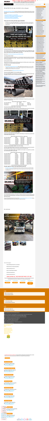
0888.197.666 (4, 410)
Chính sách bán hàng (7, 342)
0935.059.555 (4, 408)
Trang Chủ (17, 4)
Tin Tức (26, 4)
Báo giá (23, 4)
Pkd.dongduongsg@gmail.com (9, 365)
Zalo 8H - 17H (4, 415)
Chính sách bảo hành (7, 351)
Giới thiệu (20, 4)
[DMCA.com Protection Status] (8, 336)
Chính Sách (31, 4)
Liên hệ (29, 4)
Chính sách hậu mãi (6, 347)
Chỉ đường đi (4, 419)
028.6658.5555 (4, 406)
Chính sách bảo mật (7, 346)
